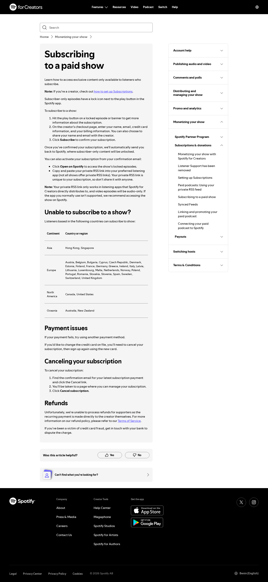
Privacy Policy (57, 574)
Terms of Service (129, 421)
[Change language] (257, 7)
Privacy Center (32, 574)
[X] (241, 502)
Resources (119, 7)
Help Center (102, 508)
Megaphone (102, 517)
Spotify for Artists (106, 535)
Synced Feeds (188, 204)
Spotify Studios (104, 526)
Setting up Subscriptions (195, 177)
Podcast (148, 7)
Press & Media (66, 517)
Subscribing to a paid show (197, 197)
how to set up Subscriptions (113, 91)
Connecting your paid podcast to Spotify (193, 225)
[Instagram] (254, 502)
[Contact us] (146, 474)
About (60, 508)
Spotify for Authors (107, 544)
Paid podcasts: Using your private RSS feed (196, 187)
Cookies (78, 574)
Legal (13, 574)
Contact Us (64, 535)
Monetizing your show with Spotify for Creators (197, 156)
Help (175, 7)
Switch (162, 7)
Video (134, 7)
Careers (61, 526)
